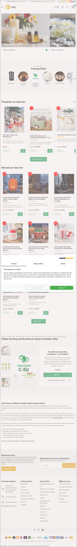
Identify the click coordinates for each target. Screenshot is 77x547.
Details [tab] (63, 263)
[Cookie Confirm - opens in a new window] (66, 258)
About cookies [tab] (38, 263)
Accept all (62, 288)
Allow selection (38, 288)
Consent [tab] (14, 263)
